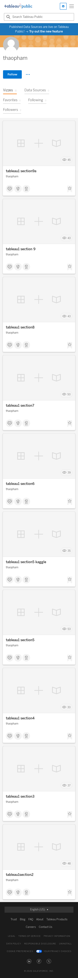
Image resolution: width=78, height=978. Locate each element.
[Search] (8, 17)
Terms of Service (29, 936)
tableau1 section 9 (20, 249)
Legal (11, 936)
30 (69, 707)
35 (69, 551)
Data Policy (13, 943)
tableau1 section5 (20, 640)
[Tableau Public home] (18, 6)
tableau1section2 (20, 875)
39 (69, 472)
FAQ (30, 919)
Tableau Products (56, 919)
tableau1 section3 (20, 796)
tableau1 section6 (20, 484)
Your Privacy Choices (57, 951)
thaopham (12, 176)
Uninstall (65, 943)
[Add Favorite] (69, 189)
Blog (22, 919)
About (39, 919)
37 (69, 785)
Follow (12, 74)
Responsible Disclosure (40, 943)
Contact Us (45, 927)
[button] (29, 961)
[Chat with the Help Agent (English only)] (63, 6)
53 (69, 629)
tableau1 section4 (20, 718)
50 (69, 394)
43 (69, 238)
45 (69, 159)
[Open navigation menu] (71, 6)
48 (69, 863)
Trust (14, 919)
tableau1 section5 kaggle (26, 562)
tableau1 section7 (20, 405)
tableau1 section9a (21, 171)
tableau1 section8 (20, 327)
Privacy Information (57, 936)
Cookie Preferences (20, 951)
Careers (31, 927)
